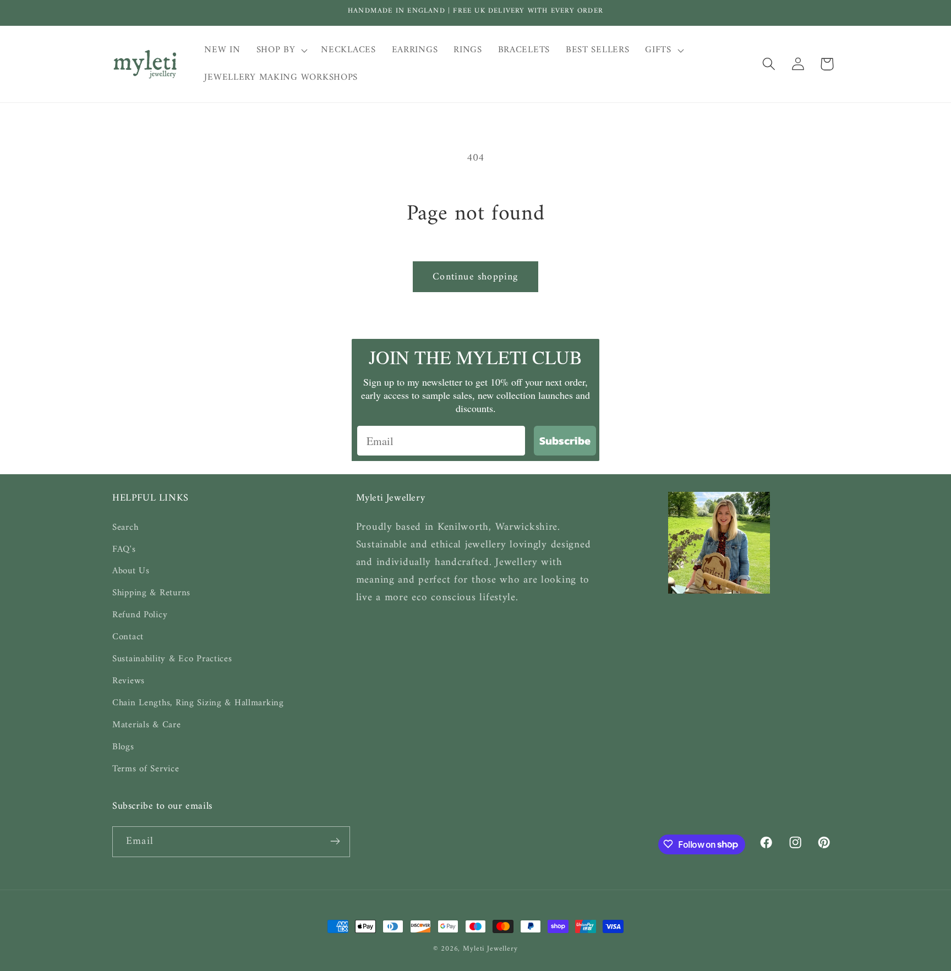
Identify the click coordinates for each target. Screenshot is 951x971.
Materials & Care (146, 725)
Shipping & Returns (151, 593)
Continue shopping (475, 277)
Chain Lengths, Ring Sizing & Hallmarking (198, 703)
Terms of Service (145, 769)
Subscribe (565, 440)
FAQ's (124, 549)
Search (125, 527)
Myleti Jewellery (490, 948)
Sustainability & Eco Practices (172, 659)
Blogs (123, 747)
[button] (280, 50)
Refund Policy (139, 615)
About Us (131, 571)
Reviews (128, 681)
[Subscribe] (334, 841)
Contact (128, 637)
